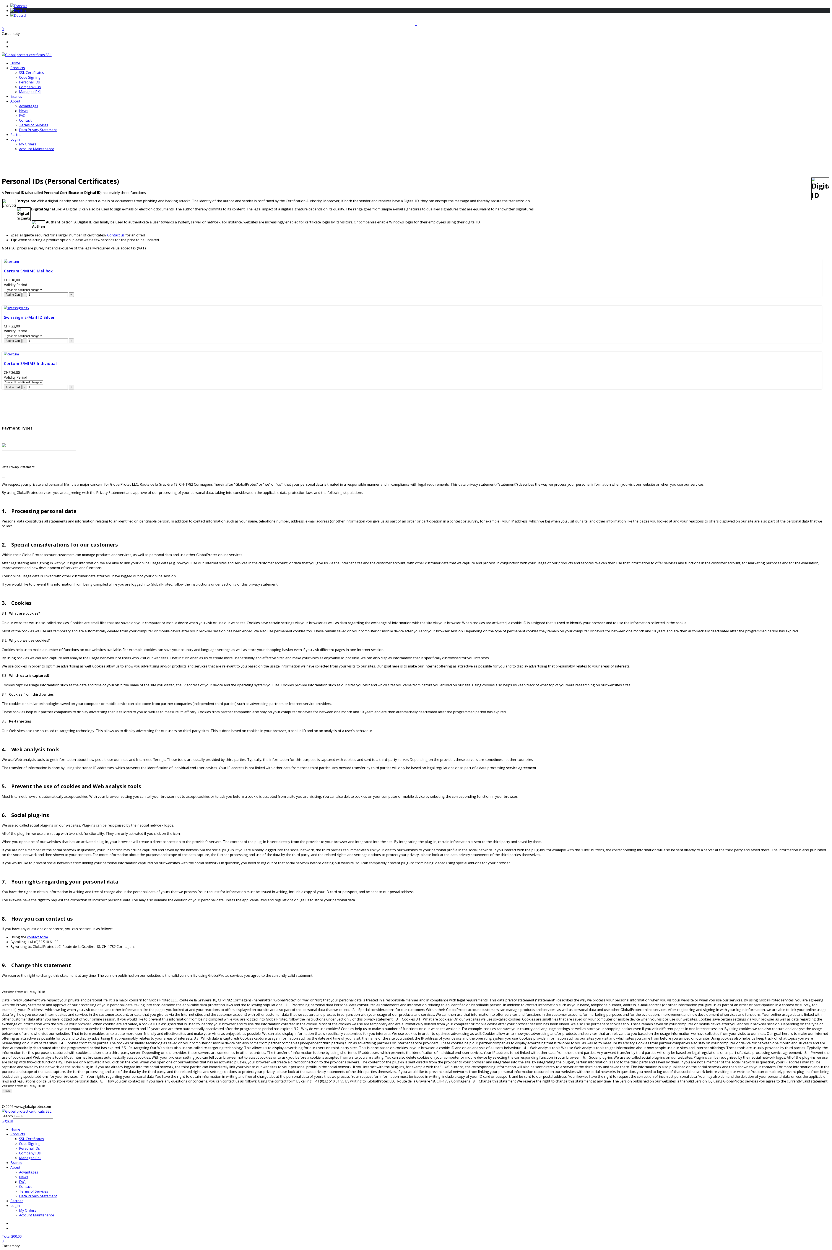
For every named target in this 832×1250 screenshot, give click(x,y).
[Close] (3, 477)
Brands (16, 96)
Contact (25, 120)
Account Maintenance (36, 148)
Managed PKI (30, 91)
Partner (16, 134)
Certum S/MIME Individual (30, 363)
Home (15, 63)
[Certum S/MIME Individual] (11, 354)
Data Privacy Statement (38, 129)
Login (15, 139)
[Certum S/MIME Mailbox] (11, 261)
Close (7, 1091)
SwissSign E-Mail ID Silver (29, 317)
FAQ (22, 115)
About (15, 101)
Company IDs (30, 87)
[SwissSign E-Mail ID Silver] (16, 308)
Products (17, 67)
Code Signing (30, 77)
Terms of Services (33, 125)
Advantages (28, 106)
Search (7, 1116)
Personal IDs (29, 82)
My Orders (27, 144)
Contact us (116, 235)
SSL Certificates (31, 72)
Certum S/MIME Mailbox (28, 270)
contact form (37, 937)
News (23, 110)
